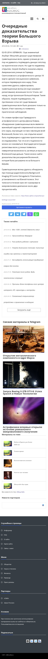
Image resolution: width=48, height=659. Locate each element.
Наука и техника (10, 569)
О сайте (13, 3)
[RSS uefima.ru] (39, 641)
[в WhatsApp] (36, 214)
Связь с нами (8, 548)
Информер (8, 530)
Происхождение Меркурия (22, 236)
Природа (7, 578)
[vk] (31, 641)
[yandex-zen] (27, 641)
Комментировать (25, 207)
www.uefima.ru (11, 8)
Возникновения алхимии (23, 460)
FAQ (18, 3)
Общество (7, 564)
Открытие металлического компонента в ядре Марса (19, 356)
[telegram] (35, 641)
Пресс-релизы (9, 582)
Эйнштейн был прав (21, 484)
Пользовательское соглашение (12, 624)
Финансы (7, 573)
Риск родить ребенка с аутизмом (25, 242)
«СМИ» (6, 598)
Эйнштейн (20, 492)
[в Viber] (30, 214)
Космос (25, 49)
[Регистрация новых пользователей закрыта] (43, 18)
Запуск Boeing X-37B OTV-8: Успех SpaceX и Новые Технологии (22, 392)
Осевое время (19, 451)
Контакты (6, 3)
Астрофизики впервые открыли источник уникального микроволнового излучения (22, 429)
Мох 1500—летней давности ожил (26, 230)
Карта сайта (8, 544)
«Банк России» (9, 603)
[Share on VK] (17, 214)
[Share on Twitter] (11, 214)
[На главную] (20, 49)
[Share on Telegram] (24, 214)
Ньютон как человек (21, 472)
